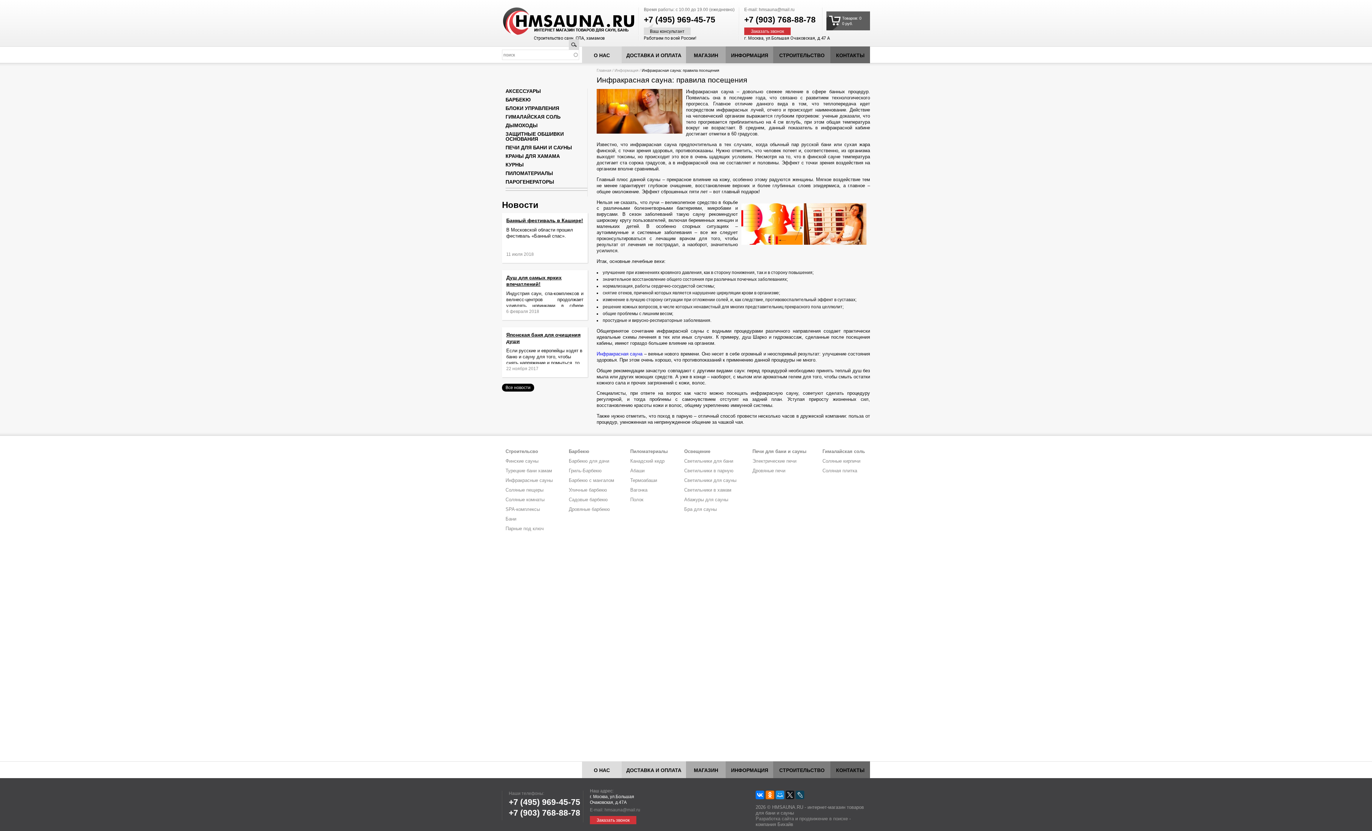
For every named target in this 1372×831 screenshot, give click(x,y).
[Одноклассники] (770, 795)
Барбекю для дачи (589, 461)
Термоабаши (643, 480)
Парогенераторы (530, 181)
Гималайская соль (533, 116)
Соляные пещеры (524, 490)
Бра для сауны (700, 509)
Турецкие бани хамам (529, 470)
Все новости (518, 387)
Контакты (850, 55)
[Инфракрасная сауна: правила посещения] (639, 132)
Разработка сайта (775, 818)
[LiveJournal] (800, 795)
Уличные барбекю (588, 490)
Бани (511, 519)
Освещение (697, 451)
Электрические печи (774, 461)
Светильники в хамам (707, 490)
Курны (515, 164)
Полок (636, 499)
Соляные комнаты (525, 499)
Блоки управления (532, 108)
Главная (604, 70)
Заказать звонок (767, 31)
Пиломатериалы (529, 173)
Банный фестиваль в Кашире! (544, 220)
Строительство (802, 55)
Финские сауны (522, 461)
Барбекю (518, 99)
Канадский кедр (647, 461)
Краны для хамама (533, 156)
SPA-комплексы (523, 509)
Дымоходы (522, 125)
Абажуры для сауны (706, 499)
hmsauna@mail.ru (777, 9)
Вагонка (638, 490)
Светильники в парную (709, 470)
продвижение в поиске (823, 818)
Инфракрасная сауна (619, 354)
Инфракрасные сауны (529, 480)
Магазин (706, 55)
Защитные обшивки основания (535, 136)
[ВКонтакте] (760, 795)
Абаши (637, 470)
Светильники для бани (708, 461)
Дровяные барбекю (589, 509)
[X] (790, 795)
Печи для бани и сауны (539, 147)
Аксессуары (523, 91)
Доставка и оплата (653, 55)
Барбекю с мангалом (591, 480)
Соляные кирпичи (841, 461)
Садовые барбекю (588, 499)
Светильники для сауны (710, 480)
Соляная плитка (839, 470)
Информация (626, 70)
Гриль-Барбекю (585, 470)
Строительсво (522, 451)
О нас (602, 55)
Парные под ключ (525, 528)
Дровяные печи (768, 470)
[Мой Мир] (780, 795)
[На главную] (555, 21)
